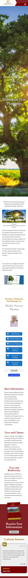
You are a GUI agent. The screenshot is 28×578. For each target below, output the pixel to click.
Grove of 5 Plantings (15, 344)
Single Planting (15, 334)
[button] (25, 4)
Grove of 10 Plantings (15, 349)
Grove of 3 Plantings (15, 339)
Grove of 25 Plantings (15, 356)
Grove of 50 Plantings (15, 363)
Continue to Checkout (14, 375)
